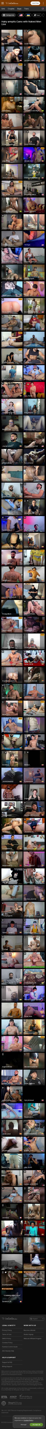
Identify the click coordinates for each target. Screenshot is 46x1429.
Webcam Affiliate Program (32, 1338)
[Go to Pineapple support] (3, 1403)
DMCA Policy (6, 1338)
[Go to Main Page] (14, 3)
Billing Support (7, 1366)
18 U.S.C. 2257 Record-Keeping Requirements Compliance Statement (21, 1411)
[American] (21, 15)
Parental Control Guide (9, 1347)
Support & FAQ (7, 1362)
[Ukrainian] (28, 15)
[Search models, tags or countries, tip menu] (42, 8)
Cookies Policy (7, 1343)
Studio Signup (28, 1334)
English (35, 1319)
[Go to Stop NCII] (15, 1403)
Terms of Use (6, 1334)
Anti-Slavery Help (8, 1351)
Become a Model (29, 1330)
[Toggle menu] (2, 3)
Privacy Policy (7, 1330)
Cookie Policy (28, 1420)
